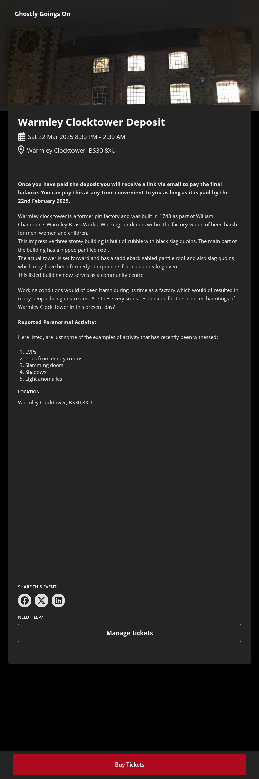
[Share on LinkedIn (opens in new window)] (58, 600)
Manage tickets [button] (129, 633)
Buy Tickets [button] (129, 764)
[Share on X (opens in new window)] (41, 600)
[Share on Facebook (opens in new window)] (24, 600)
